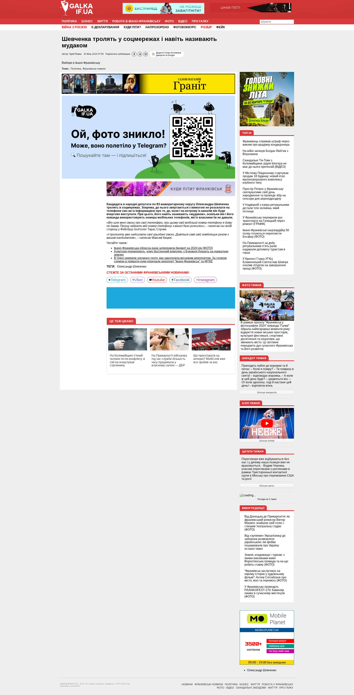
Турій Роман (75, 54)
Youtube (158, 280)
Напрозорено (157, 27)
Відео (182, 21)
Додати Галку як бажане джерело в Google (168, 54)
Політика (69, 21)
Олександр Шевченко (131, 266)
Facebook (181, 280)
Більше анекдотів (267, 392)
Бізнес (87, 21)
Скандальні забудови (251, 687)
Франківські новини (94, 68)
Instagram (206, 280)
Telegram (118, 280)
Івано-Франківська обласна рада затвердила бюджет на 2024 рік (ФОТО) (163, 248)
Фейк (220, 27)
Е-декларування (105, 27)
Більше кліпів (266, 440)
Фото (169, 21)
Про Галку (200, 21)
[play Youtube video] (267, 423)
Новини (187, 684)
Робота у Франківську (277, 684)
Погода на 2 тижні (267, 499)
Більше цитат (267, 485)
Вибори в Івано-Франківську (81, 62)
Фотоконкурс (184, 27)
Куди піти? (132, 27)
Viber (138, 280)
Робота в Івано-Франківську (136, 21)
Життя (102, 21)
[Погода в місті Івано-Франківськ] (267, 495)
